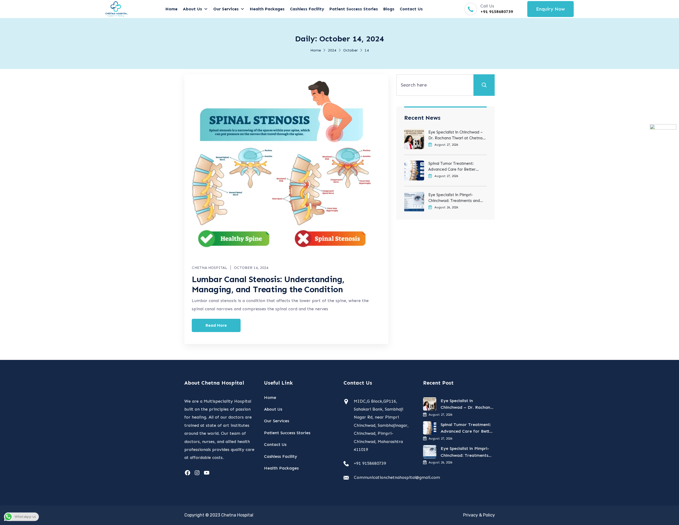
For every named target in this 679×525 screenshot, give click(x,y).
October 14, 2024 (251, 267)
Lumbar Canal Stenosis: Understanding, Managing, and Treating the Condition (268, 284)
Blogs (388, 8)
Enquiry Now (550, 9)
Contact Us (411, 8)
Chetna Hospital (209, 267)
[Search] (484, 85)
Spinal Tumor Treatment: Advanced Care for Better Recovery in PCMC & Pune (452, 166)
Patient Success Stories (353, 8)
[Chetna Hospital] (116, 9)
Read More (216, 325)
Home (171, 8)
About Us (192, 8)
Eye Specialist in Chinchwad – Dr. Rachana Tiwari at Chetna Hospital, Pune (455, 135)
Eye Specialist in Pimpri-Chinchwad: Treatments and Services (454, 198)
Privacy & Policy (479, 515)
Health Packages (267, 8)
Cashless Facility (307, 8)
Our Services (226, 8)
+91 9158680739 (496, 11)
